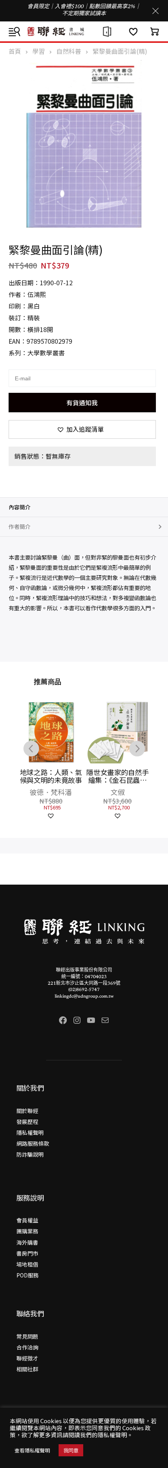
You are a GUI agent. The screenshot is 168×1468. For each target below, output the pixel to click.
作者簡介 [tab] (19, 526)
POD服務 (27, 1275)
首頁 (15, 51)
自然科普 (68, 51)
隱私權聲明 (30, 1132)
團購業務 (27, 1231)
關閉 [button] (155, 10)
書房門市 (27, 1253)
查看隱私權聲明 (32, 1450)
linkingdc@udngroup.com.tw (84, 996)
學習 (38, 51)
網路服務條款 (32, 1143)
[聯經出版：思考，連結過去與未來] (84, 31)
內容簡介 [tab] (19, 507)
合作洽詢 (27, 1347)
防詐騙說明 (30, 1154)
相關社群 (27, 1369)
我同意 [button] (71, 1450)
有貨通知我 (82, 402)
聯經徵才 (27, 1358)
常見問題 (27, 1336)
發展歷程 (27, 1121)
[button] (82, 429)
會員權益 (27, 1220)
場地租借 (27, 1264)
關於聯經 (27, 1111)
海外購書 (27, 1242)
